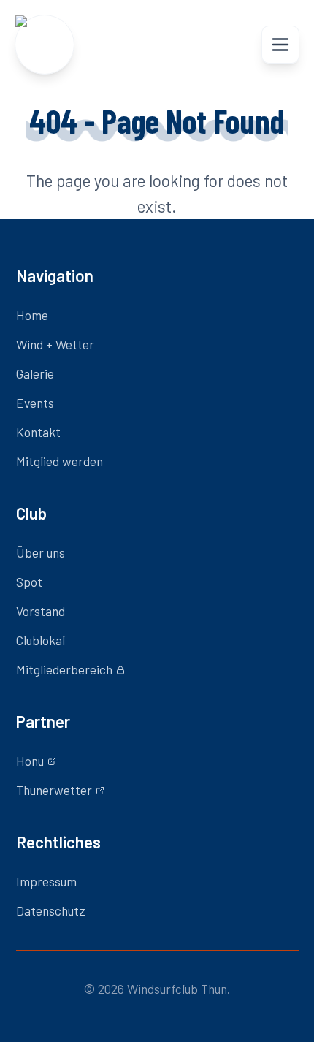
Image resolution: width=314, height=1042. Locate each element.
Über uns (40, 552)
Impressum (46, 881)
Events (35, 403)
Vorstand (40, 611)
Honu (30, 761)
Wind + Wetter (55, 344)
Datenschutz (50, 910)
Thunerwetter (54, 790)
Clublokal (40, 640)
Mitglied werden (59, 461)
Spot (29, 582)
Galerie (35, 373)
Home (32, 315)
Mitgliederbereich (64, 669)
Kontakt (38, 432)
